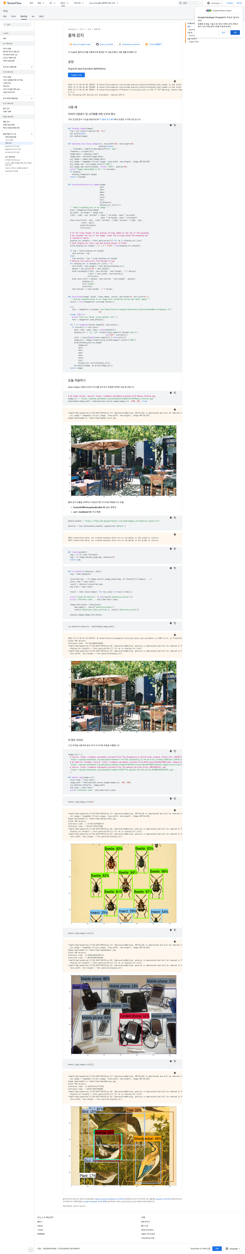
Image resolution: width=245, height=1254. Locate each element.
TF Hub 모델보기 (155, 44)
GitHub (230, 3)
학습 (39, 3)
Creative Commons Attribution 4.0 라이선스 (110, 1199)
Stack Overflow (147, 1230)
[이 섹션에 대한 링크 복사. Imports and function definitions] (108, 68)
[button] (15, 67)
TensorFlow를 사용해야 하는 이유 (102, 3)
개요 (4, 16)
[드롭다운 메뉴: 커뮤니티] (84, 3)
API (50, 3)
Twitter (40, 1230)
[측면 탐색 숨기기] (30, 1249)
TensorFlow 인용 (147, 1238)
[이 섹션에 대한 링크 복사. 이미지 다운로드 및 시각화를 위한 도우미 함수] (118, 114)
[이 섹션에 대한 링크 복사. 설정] (76, 62)
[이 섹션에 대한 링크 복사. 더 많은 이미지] (85, 740)
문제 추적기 (145, 1222)
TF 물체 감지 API (106, 119)
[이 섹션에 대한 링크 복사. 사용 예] (79, 107)
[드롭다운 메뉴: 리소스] (69, 3)
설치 (31, 3)
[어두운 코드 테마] (175, 81)
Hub (5, 11)
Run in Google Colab (81, 44)
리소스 (63, 3)
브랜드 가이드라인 (148, 1234)
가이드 (13, 16)
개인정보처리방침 (49, 1249)
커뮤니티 (77, 3)
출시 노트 (144, 1226)
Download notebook (131, 44)
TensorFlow (72, 29)
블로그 (39, 1222)
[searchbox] (17, 25)
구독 (217, 1249)
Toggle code (76, 75)
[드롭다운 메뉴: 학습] (44, 3)
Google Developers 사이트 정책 (94, 1202)
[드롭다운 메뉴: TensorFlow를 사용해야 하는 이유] (118, 3)
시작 (235, 32)
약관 (39, 1249)
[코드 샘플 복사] (175, 125)
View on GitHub (106, 44)
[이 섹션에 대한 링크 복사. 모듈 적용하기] (88, 380)
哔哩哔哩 (41, 1234)
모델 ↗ (41, 16)
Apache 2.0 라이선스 (163, 1199)
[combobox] (190, 3)
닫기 (223, 32)
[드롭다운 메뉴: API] (55, 3)
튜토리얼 (24, 16)
